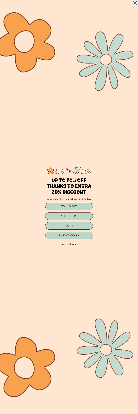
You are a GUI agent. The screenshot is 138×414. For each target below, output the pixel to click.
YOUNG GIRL (69, 216)
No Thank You (69, 244)
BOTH (69, 226)
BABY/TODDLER (69, 235)
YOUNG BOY (69, 206)
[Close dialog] (135, 3)
